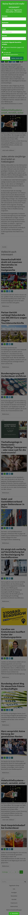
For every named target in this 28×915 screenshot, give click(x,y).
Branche (4, 36)
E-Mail (4, 29)
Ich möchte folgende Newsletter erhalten (11, 43)
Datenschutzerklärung (17, 52)
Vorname (4, 16)
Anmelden (6, 58)
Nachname (5, 22)
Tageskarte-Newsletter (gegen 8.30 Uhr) (14, 48)
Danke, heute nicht (16, 58)
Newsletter (15, 913)
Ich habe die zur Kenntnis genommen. (14, 53)
